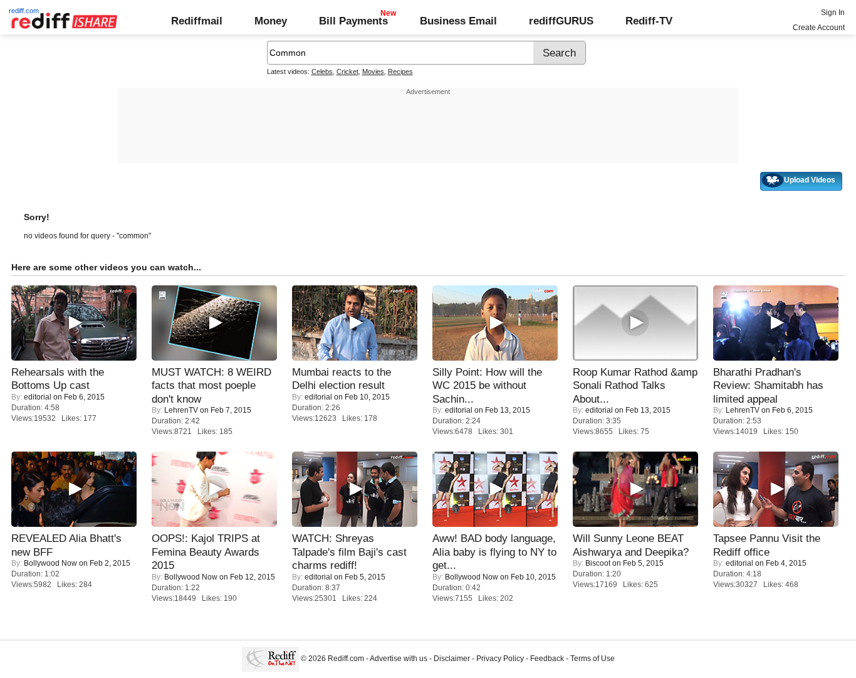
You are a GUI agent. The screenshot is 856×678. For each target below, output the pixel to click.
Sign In (833, 12)
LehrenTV (181, 410)
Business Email (458, 20)
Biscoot (597, 563)
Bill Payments (353, 20)
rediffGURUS (561, 20)
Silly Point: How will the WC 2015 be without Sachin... (487, 385)
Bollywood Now (50, 563)
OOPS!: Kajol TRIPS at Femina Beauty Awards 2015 (206, 551)
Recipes (400, 71)
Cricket (347, 71)
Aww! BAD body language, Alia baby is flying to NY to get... (494, 551)
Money (270, 20)
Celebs (322, 71)
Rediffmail (196, 20)
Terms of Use (592, 658)
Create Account (819, 27)
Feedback (547, 658)
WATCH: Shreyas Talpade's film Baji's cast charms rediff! (349, 551)
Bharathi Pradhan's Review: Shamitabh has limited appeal (768, 385)
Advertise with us (398, 658)
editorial (37, 397)
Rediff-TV (648, 20)
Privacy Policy (500, 658)
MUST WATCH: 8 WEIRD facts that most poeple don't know (211, 385)
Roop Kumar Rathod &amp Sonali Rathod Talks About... (635, 385)
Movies (373, 71)
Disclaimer (452, 658)
